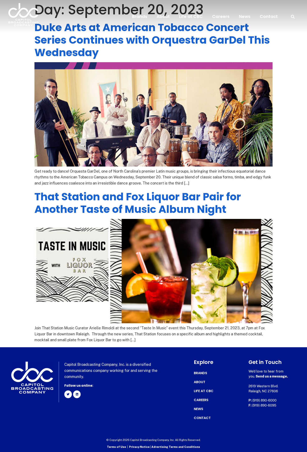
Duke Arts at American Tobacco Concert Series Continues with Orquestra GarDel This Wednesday (152, 40)
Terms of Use (116, 446)
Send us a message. (272, 376)
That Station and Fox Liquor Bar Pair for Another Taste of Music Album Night (137, 203)
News (244, 16)
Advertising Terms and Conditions (175, 446)
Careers (221, 16)
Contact (269, 16)
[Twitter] (68, 394)
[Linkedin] (77, 394)
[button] (292, 16)
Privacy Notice (139, 446)
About (163, 16)
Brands (139, 16)
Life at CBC (191, 16)
